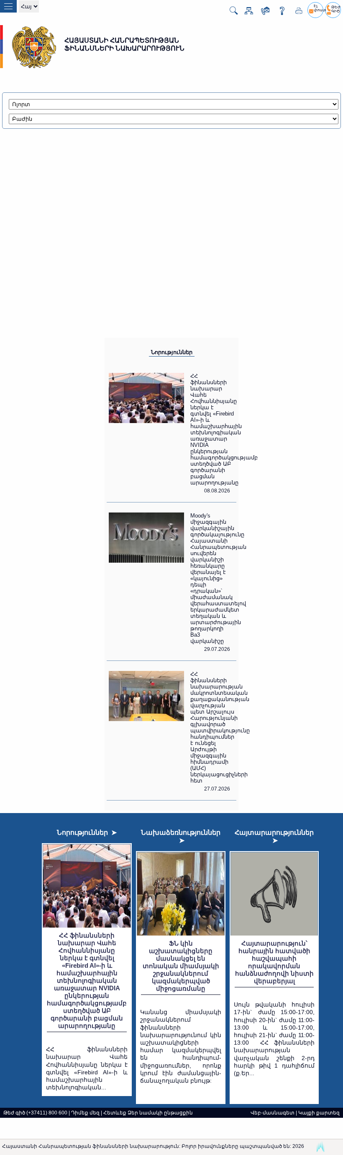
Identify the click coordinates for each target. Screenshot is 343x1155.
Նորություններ (171, 352)
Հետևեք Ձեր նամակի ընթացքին (148, 1113)
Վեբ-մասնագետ (272, 1113)
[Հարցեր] (279, 12)
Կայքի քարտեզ (319, 1113)
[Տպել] (295, 12)
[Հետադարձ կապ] (262, 12)
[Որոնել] (230, 13)
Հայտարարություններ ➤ (274, 836)
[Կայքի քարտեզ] (245, 12)
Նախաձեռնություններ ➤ (180, 836)
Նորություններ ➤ (87, 832)
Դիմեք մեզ (85, 1113)
